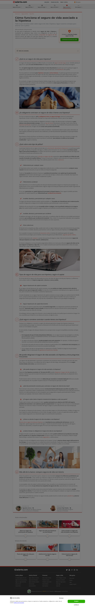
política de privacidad (19, 602)
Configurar (76, 604)
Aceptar (76, 601)
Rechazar (61, 598)
